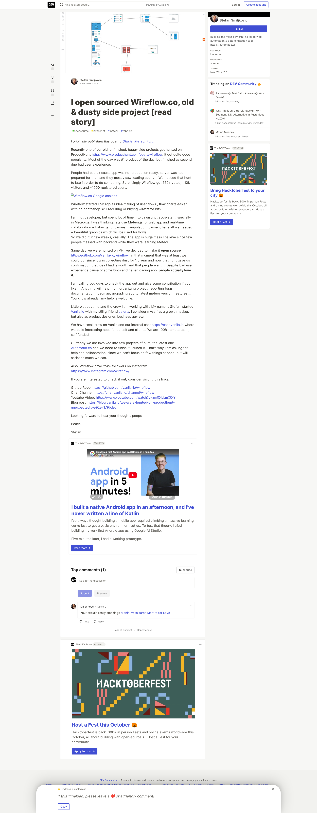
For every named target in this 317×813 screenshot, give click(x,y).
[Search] (61, 5)
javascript (98, 131)
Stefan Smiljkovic (91, 80)
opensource (80, 131)
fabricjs (126, 131)
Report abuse (144, 630)
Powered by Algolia (156, 4)
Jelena (124, 312)
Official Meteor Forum (139, 141)
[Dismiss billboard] (273, 789)
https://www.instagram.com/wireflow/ (100, 371)
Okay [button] (63, 806)
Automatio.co (81, 348)
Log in (236, 4)
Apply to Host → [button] (84, 751)
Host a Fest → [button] (221, 222)
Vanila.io (77, 312)
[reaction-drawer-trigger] (52, 66)
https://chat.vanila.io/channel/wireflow (124, 393)
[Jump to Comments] (52, 79)
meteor (113, 131)
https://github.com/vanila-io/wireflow (99, 255)
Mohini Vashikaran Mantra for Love (145, 613)
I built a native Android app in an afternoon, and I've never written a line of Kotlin (132, 510)
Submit (84, 593)
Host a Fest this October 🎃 (104, 725)
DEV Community (243, 84)
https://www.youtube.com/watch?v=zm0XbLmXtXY (136, 397)
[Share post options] (52, 115)
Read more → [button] (82, 548)
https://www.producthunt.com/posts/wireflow (127, 155)
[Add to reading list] (52, 92)
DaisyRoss (87, 606)
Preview (102, 593)
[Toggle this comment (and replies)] (74, 612)
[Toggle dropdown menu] (192, 443)
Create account (256, 4)
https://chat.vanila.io (168, 325)
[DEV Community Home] (51, 4)
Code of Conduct (123, 630)
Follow (239, 28)
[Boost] (52, 103)
